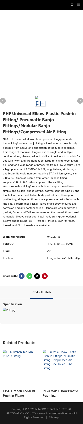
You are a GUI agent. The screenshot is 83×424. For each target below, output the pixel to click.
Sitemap (53, 417)
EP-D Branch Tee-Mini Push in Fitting (19, 393)
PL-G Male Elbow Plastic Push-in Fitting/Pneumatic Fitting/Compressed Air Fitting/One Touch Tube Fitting (60, 393)
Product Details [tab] (41, 292)
